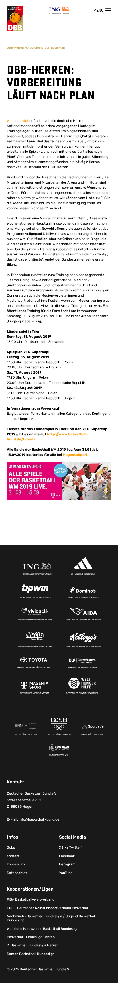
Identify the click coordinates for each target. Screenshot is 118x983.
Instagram (67, 864)
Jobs (11, 848)
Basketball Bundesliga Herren (31, 937)
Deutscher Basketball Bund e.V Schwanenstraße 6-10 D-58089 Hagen (31, 800)
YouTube (65, 873)
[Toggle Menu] (102, 10)
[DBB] (15, 19)
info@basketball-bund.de (39, 820)
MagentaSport (75, 455)
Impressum (16, 864)
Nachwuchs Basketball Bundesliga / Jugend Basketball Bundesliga (51, 918)
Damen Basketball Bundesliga (31, 954)
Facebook (67, 856)
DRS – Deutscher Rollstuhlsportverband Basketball (48, 908)
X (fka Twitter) (70, 848)
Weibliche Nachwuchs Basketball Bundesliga (42, 929)
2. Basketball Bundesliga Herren (32, 946)
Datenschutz (17, 873)
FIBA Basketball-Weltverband (30, 899)
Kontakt (13, 856)
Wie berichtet (18, 121)
